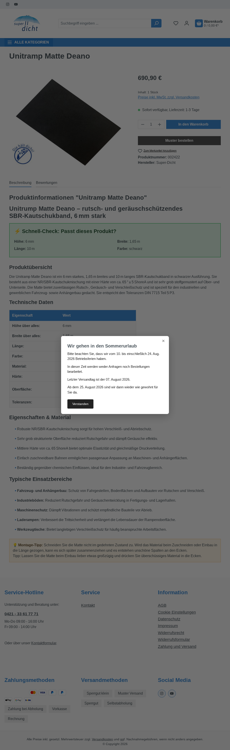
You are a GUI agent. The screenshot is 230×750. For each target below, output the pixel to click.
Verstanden (80, 404)
